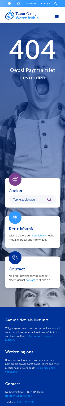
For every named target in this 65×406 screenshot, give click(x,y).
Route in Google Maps (18, 395)
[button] (56, 16)
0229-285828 (25, 402)
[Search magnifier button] (51, 200)
